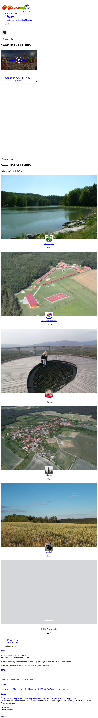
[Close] (2, 714)
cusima (49, 398)
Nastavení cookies (8, 703)
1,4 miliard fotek (14, 666)
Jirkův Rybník (49, 244)
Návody (14, 699)
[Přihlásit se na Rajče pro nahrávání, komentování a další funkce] (9, 27)
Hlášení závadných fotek (67, 699)
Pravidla (21, 699)
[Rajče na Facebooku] (2, 670)
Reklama (3, 684)
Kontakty (4, 679)
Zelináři (19, 679)
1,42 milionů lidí (42, 666)
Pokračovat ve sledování (19, 60)
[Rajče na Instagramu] (4, 670)
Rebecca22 (19, 81)
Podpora (3, 694)
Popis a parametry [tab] (12, 642)
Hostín (49, 475)
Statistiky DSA (27, 679)
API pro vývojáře (33, 689)
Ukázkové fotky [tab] (12, 640)
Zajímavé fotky (7, 689)
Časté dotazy (6, 699)
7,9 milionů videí (28, 666)
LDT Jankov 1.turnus (49, 321)
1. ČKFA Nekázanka (49, 629)
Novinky (12, 679)
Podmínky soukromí (32, 699)
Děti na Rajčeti (52, 699)
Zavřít (3, 716)
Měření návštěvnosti (48, 689)
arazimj (49, 552)
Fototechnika (8, 39)
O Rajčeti (4, 674)
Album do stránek (20, 689)
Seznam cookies (62, 689)
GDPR (43, 699)
